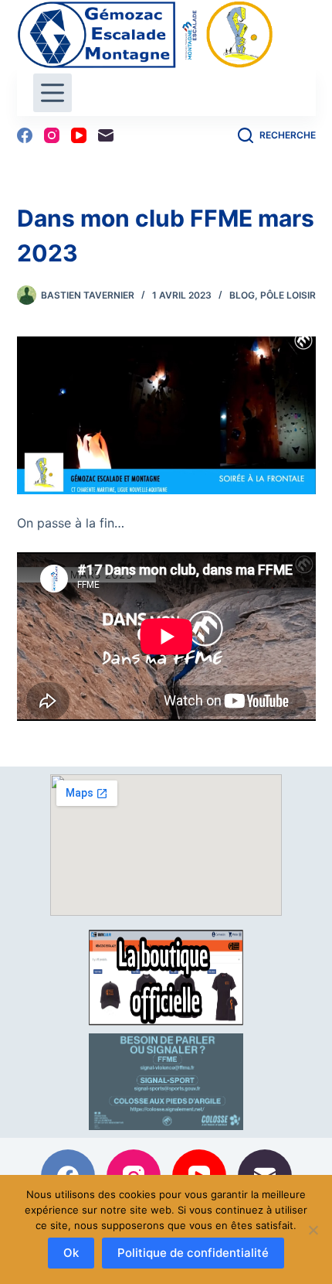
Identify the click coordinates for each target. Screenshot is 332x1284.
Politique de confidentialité (193, 1252)
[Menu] (52, 92)
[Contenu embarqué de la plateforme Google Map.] (166, 845)
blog (242, 295)
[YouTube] (78, 135)
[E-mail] (105, 135)
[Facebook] (24, 135)
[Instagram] (51, 135)
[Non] (312, 1230)
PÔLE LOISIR (288, 295)
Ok (71, 1252)
